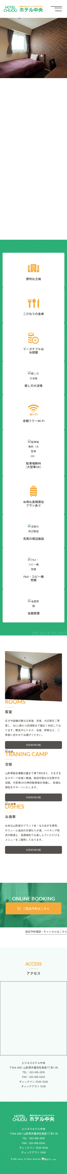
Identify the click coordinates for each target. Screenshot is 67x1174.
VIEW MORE (33, 744)
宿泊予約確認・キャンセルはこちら (46, 931)
